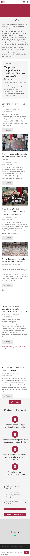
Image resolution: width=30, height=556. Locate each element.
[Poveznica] (3, 2)
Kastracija (15, 373)
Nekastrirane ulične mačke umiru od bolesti (13, 369)
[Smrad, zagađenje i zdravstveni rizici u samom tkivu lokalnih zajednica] (15, 196)
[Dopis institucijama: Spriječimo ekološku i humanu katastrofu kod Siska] (15, 296)
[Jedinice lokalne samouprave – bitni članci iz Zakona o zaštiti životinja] (15, 449)
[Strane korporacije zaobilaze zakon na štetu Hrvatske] (15, 249)
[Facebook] (15, 540)
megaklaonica (16, 109)
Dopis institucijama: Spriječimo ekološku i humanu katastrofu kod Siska (15, 309)
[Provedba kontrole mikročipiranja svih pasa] (15, 466)
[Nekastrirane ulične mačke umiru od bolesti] (15, 355)
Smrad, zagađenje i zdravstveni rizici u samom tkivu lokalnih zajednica (13, 212)
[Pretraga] (27, 2)
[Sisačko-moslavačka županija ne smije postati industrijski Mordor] (15, 142)
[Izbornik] (24, 2)
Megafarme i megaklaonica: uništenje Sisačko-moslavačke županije (15, 73)
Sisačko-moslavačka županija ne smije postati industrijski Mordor (14, 157)
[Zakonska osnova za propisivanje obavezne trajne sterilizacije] (15, 434)
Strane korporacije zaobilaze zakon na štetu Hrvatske (14, 260)
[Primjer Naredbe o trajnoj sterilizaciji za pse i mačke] (15, 419)
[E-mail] (15, 535)
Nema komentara (7, 111)
